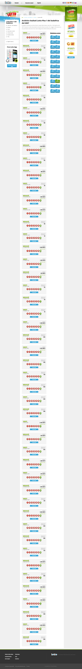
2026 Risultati (53, 37)
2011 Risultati (57, 72)
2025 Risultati (57, 37)
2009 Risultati (57, 76)
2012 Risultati (53, 72)
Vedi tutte (71, 57)
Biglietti (39, 3)
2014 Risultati (53, 67)
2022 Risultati (53, 47)
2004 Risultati (53, 91)
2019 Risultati (57, 52)
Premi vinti (34, 40)
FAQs (8, 36)
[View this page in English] (63, 3)
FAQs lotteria (17, 654)
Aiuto (16, 656)
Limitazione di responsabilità (9, 666)
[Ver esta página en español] (68, 3)
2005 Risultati (57, 86)
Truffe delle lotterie (8, 656)
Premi (8, 29)
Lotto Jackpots (7, 658)
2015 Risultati (57, 62)
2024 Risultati (53, 42)
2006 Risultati (53, 86)
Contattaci (17, 658)
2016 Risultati (53, 62)
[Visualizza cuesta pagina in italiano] (73, 3)
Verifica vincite (10, 32)
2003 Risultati (57, 91)
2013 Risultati (57, 67)
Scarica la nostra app (12, 65)
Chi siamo (28, 666)
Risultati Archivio (10, 34)
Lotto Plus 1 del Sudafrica (12, 25)
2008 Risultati (53, 81)
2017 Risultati (57, 57)
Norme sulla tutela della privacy (20, 666)
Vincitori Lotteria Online (9, 654)
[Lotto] (22, 17)
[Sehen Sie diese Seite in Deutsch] (71, 3)
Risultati (17, 3)
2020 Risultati (53, 52)
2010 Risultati (53, 76)
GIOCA (71, 36)
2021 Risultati (57, 47)
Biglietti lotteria (10, 41)
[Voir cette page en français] (66, 3)
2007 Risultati (57, 81)
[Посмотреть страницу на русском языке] (75, 3)
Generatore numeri (29, 3)
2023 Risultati (57, 42)
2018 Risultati (53, 57)
